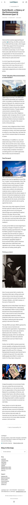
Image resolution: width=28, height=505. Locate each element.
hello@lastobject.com (21, 491)
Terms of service (5, 481)
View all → (3, 470)
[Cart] (26, 2)
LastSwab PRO (4, 460)
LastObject (10, 495)
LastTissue (3, 462)
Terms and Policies (14, 498)
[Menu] (1, 2)
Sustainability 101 (15, 6)
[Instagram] (14, 502)
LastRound (3, 463)
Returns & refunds (5, 477)
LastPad (3, 465)
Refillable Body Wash (6, 467)
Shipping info (4, 476)
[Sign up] (24, 451)
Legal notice (4, 482)
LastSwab (3, 459)
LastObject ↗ (20, 495)
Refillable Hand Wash (6, 468)
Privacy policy (4, 479)
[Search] (4, 2)
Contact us (3, 484)
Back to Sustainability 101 (15, 427)
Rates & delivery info (18, 443)
